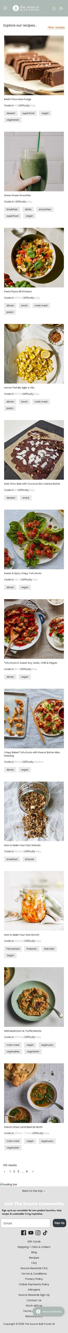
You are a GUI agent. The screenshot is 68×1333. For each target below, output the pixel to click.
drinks (28, 209)
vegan (45, 113)
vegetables (13, 1051)
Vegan (10, 955)
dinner (10, 305)
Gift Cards (34, 1241)
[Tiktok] (45, 1232)
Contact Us (34, 1300)
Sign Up (59, 1223)
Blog (34, 1252)
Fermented (13, 948)
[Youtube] (30, 1232)
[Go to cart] (61, 8)
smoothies (45, 209)
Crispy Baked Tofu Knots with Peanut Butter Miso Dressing (32, 754)
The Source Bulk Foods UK (40, 1324)
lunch (24, 305)
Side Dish (49, 948)
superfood (28, 113)
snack (25, 497)
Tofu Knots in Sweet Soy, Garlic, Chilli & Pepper (30, 663)
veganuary (47, 1045)
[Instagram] (37, 1232)
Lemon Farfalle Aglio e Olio (19, 387)
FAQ (34, 1263)
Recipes (34, 1258)
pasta (10, 312)
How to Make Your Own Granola (22, 845)
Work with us (34, 1305)
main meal (41, 305)
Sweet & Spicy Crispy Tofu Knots (22, 573)
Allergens (34, 1290)
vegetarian (13, 119)
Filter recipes (56, 27)
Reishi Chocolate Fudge (17, 99)
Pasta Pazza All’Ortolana (18, 291)
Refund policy (34, 1316)
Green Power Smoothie (17, 195)
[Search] (53, 8)
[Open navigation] (5, 8)
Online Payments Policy (34, 1284)
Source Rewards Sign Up (34, 1295)
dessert (11, 113)
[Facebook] (23, 1232)
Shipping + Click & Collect (34, 1247)
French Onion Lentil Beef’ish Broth (23, 1127)
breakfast (12, 209)
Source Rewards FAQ (34, 1268)
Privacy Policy (34, 1279)
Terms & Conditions (34, 1274)
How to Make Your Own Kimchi (21, 934)
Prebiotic (32, 948)
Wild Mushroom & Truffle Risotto (22, 1031)
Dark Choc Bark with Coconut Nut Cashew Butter (32, 483)
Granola (29, 859)
